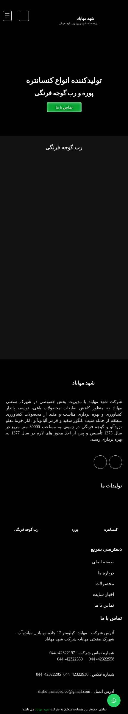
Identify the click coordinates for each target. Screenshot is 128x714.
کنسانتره (111, 529)
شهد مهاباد (83, 383)
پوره (75, 529)
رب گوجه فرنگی (26, 529)
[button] (24, 16)
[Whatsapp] (115, 462)
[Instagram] (100, 462)
